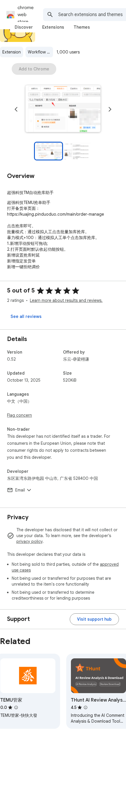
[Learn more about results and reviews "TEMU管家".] (16, 707)
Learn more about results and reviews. (66, 300)
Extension (11, 52)
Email (20, 490)
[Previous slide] (16, 109)
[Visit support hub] (94, 619)
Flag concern (19, 415)
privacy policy (29, 541)
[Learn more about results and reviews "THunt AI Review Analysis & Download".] (86, 707)
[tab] (24, 27)
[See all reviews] (26, 316)
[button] (63, 109)
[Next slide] (110, 109)
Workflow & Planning (40, 52)
